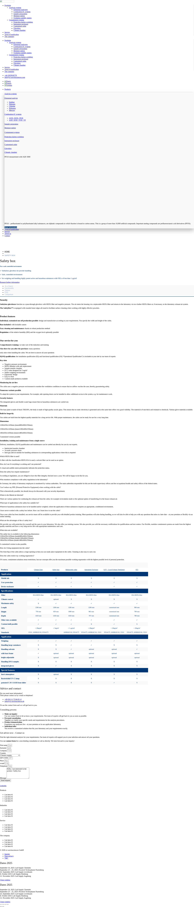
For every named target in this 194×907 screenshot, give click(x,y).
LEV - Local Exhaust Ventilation (114, 570)
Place (2, 761)
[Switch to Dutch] (7, 81)
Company (3, 751)
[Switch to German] (8, 85)
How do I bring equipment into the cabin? (15, 548)
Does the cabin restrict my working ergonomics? (17, 556)
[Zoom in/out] (1, 904)
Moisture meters (19, 16)
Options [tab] (7, 290)
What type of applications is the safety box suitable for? (19, 503)
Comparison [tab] (8, 294)
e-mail (2, 763)
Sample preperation (11, 124)
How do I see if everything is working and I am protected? (20, 464)
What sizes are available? (9, 530)
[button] (99, 89)
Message (3, 778)
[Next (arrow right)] (3, 906)
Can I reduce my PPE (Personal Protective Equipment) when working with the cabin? (30, 487)
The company (9, 36)
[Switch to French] (7, 83)
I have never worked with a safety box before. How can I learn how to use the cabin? (30, 510)
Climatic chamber (10, 152)
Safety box (56, 570)
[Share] (5, 904)
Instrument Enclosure (91, 570)
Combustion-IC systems (21, 12)
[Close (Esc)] (8, 904)
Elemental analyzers (20, 10)
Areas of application (11, 34)
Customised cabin (10, 145)
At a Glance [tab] (8, 286)
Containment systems (16, 20)
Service (7, 32)
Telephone (4, 766)
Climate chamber (19, 30)
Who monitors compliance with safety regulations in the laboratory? (24, 480)
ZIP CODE (4, 758)
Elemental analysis (11, 98)
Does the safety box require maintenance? (15, 472)
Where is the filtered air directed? (11, 495)
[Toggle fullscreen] (3, 904)
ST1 (137, 570)
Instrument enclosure (20, 24)
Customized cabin (19, 26)
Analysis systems (15, 8)
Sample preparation (20, 14)
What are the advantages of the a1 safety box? (16, 520)
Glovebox (17, 28)
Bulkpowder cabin (71, 570)
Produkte (7, 5)
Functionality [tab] (9, 288)
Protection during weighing (23, 22)
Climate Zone (38, 570)
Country (3, 753)
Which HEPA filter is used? (10, 456)
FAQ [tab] (6, 292)
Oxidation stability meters (22, 18)
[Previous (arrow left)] (1, 906)
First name (4, 745)
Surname (3, 748)
